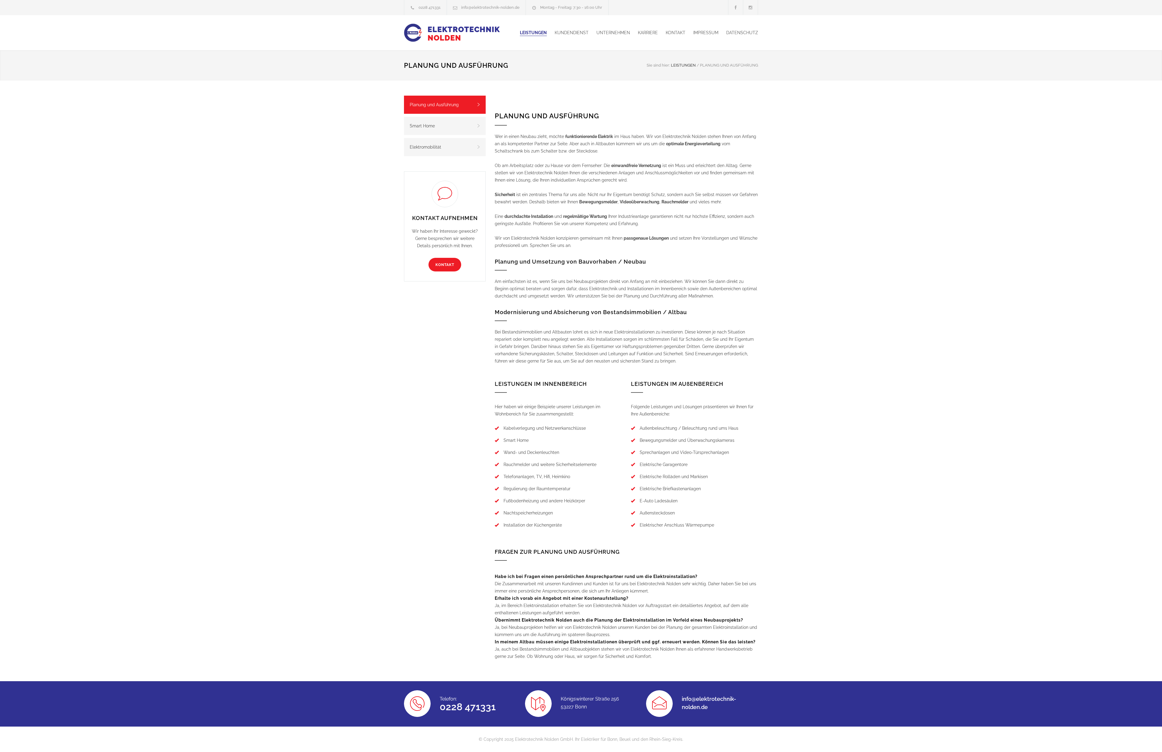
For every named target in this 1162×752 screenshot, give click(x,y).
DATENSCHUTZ (742, 32)
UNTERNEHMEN (613, 32)
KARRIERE (648, 32)
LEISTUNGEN (533, 32)
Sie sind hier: (658, 65)
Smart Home (422, 125)
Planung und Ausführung (434, 104)
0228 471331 (430, 7)
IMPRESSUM (705, 32)
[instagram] (750, 7)
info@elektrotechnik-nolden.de (490, 7)
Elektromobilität (425, 147)
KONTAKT (675, 32)
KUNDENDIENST (572, 32)
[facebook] (735, 7)
